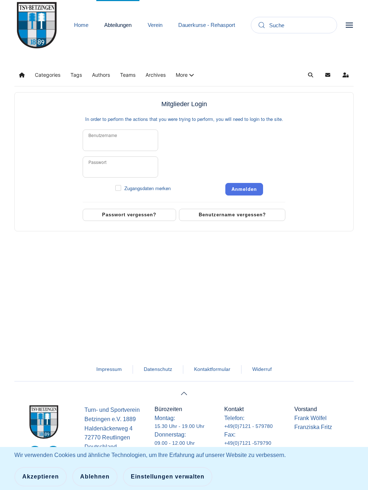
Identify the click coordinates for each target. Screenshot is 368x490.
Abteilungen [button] (118, 25)
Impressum (109, 369)
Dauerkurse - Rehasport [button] (206, 25)
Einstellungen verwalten (167, 476)
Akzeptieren (40, 476)
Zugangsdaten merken (147, 188)
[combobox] (294, 25)
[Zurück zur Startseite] (36, 25)
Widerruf (262, 369)
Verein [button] (155, 25)
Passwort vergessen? (129, 214)
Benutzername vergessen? (232, 214)
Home (81, 25)
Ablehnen (95, 476)
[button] (349, 25)
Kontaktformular (212, 369)
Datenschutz (158, 369)
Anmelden (244, 188)
